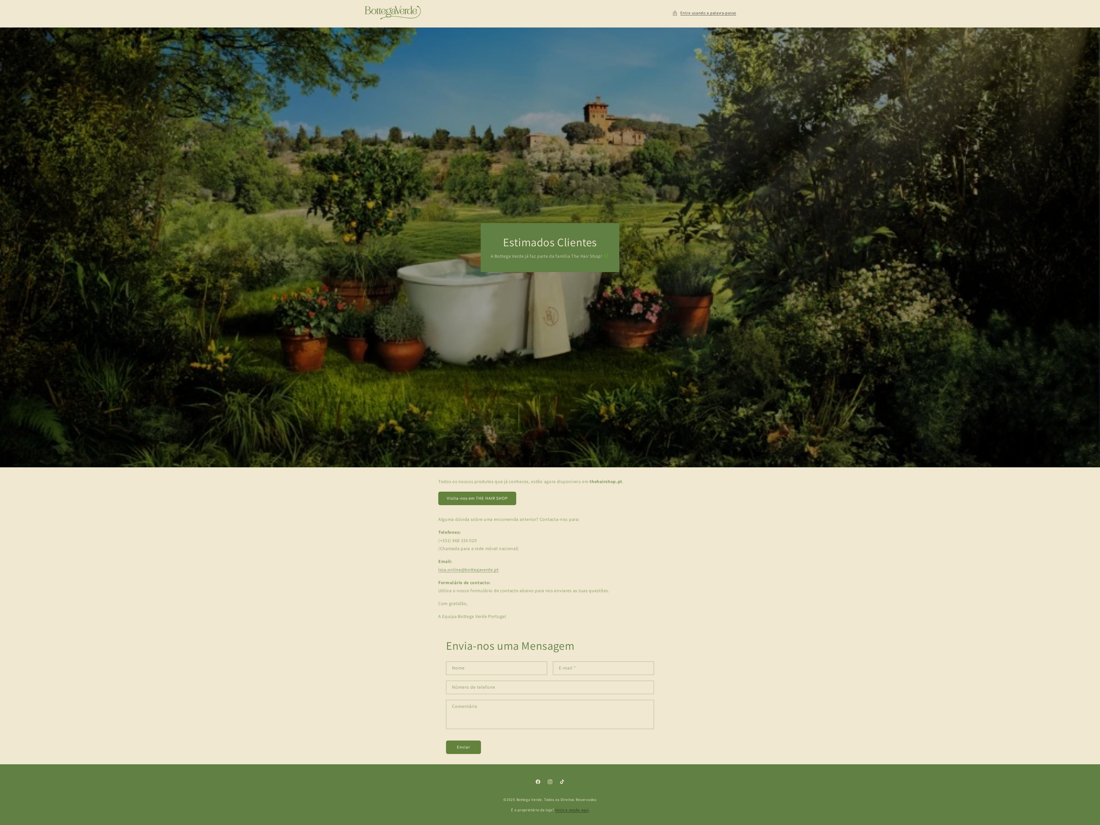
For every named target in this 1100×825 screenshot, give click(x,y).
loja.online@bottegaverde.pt (468, 570)
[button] (704, 13)
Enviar (463, 747)
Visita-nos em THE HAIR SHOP (477, 498)
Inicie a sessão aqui (572, 810)
